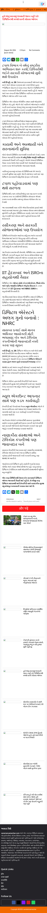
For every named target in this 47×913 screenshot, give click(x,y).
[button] (4, 4)
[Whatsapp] (33, 902)
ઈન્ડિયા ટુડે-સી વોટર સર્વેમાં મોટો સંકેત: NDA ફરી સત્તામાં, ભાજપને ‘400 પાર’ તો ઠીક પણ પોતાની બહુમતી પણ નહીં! (33, 799)
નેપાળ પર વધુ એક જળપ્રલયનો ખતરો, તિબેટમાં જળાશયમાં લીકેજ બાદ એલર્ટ (32, 519)
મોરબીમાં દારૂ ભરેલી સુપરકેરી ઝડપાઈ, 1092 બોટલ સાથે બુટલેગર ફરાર (32, 766)
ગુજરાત (17, 9)
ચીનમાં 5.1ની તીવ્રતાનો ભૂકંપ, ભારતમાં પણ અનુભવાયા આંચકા (31, 580)
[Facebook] (14, 902)
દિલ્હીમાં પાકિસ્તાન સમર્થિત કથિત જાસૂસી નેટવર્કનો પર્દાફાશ (33, 611)
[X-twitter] (18, 902)
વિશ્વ (8, 9)
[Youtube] (28, 902)
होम (2, 9)
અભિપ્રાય (29, 9)
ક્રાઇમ (38, 9)
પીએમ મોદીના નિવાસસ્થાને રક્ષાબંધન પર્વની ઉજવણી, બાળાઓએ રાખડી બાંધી (33, 549)
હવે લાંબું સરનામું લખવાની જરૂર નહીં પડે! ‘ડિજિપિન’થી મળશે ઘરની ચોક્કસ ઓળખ (33, 673)
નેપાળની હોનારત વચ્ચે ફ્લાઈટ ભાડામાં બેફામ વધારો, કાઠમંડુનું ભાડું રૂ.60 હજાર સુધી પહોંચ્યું (33, 643)
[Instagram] (23, 902)
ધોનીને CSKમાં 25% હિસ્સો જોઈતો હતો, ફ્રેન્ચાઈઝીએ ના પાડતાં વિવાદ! (33, 735)
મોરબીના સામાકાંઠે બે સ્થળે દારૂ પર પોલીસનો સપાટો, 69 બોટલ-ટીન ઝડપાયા (33, 704)
